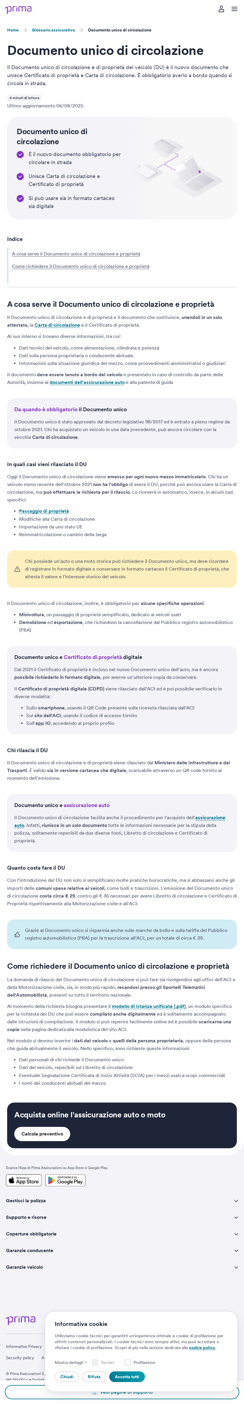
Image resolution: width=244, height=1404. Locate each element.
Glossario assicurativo (53, 30)
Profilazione (144, 1362)
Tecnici (107, 1362)
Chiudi (66, 1376)
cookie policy (202, 1347)
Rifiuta (94, 1376)
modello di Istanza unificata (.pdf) (149, 1006)
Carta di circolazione (57, 325)
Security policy (20, 1357)
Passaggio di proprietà (44, 511)
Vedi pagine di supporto (126, 1392)
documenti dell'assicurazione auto (87, 382)
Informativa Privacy (24, 1346)
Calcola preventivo (42, 1133)
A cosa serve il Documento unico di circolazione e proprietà (76, 254)
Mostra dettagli (69, 1362)
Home (13, 30)
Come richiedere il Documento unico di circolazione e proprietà (80, 266)
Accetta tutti (127, 1376)
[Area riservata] (221, 9)
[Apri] (234, 9)
